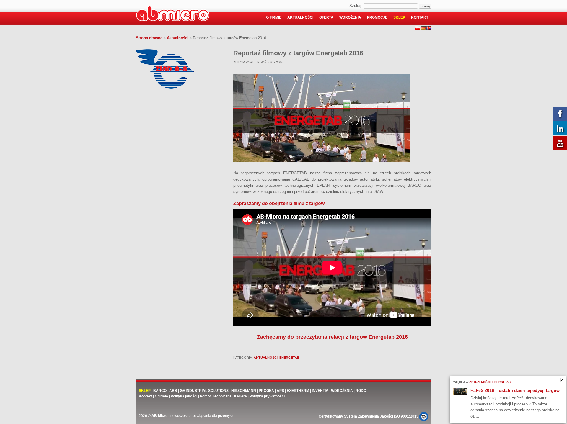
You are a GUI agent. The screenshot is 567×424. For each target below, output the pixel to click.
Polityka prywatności (267, 396)
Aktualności (300, 17)
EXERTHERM (298, 391)
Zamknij (562, 380)
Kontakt (419, 17)
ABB (173, 391)
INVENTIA (320, 391)
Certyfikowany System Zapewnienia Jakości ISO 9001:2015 (369, 416)
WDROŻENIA (342, 391)
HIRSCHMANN (243, 391)
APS (280, 391)
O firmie (273, 17)
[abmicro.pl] (173, 14)
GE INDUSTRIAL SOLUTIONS (204, 391)
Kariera (240, 396)
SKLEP (145, 391)
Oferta (326, 17)
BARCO (160, 391)
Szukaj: (355, 6)
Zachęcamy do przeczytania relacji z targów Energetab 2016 (332, 337)
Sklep (399, 17)
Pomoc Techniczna (216, 396)
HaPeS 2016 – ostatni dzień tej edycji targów (515, 390)
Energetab (289, 357)
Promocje (377, 17)
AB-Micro (159, 416)
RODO (361, 391)
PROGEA (266, 391)
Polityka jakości (184, 396)
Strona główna (149, 38)
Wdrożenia (350, 17)
